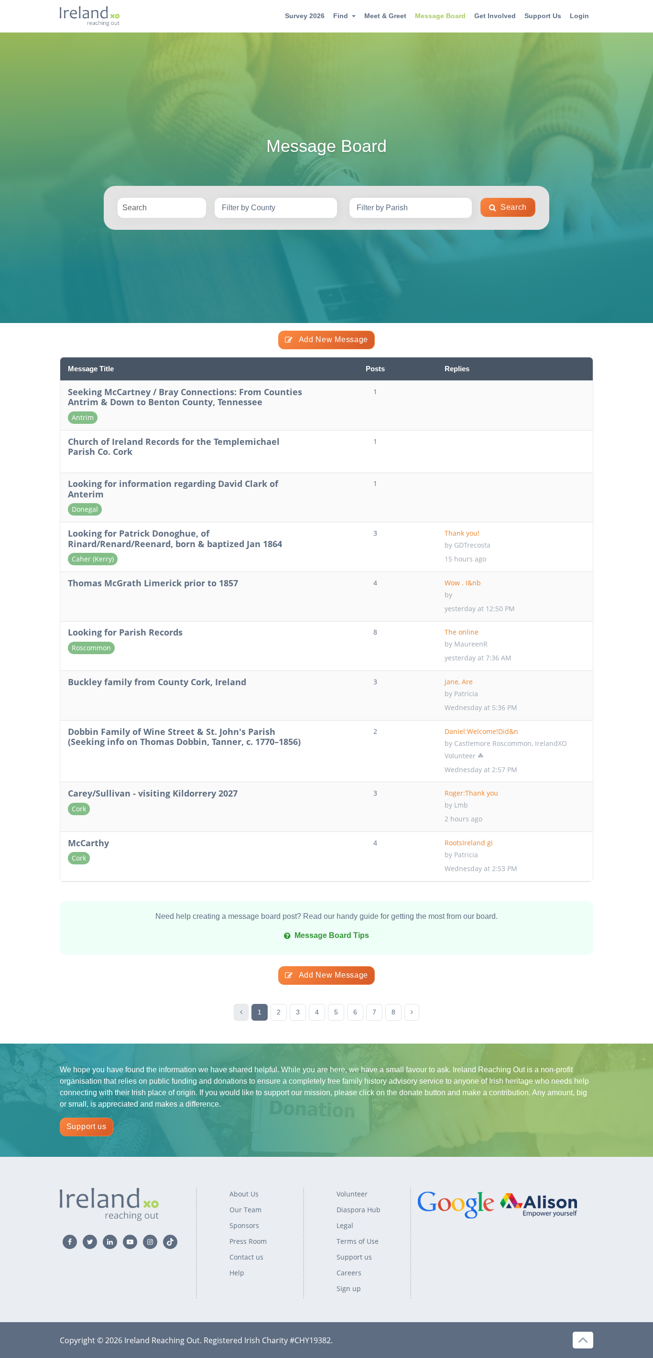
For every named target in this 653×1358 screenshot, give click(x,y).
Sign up (349, 1288)
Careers (349, 1272)
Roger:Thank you (471, 793)
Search (514, 207)
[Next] (411, 1012)
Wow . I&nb (463, 582)
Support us (86, 1126)
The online (462, 631)
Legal (345, 1225)
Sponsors (244, 1225)
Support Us (542, 16)
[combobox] (276, 208)
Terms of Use (358, 1241)
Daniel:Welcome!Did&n (481, 731)
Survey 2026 (305, 16)
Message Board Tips (331, 935)
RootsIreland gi (469, 842)
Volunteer (352, 1193)
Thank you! (463, 533)
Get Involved (495, 16)
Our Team (245, 1209)
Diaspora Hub (359, 1209)
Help (236, 1272)
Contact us (246, 1256)
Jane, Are (460, 681)
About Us (244, 1193)
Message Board (440, 16)
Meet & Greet (385, 16)
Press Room (248, 1241)
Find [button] (340, 16)
